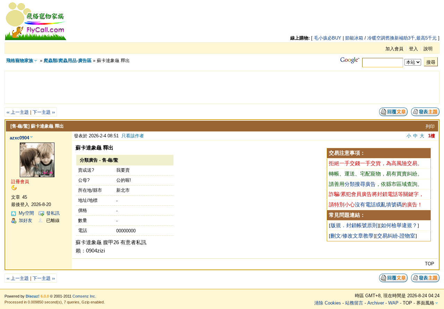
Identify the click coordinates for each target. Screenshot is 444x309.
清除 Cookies (327, 303)
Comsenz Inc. (84, 296)
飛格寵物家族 (19, 60)
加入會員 (394, 48)
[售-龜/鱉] (19, 126)
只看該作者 (132, 135)
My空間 (26, 213)
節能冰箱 (354, 38)
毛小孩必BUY (327, 38)
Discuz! (33, 296)
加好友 (25, 220)
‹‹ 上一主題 (18, 112)
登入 (413, 48)
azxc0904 (19, 137)
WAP (393, 303)
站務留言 (354, 303)
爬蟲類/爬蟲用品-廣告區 (68, 60)
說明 (428, 48)
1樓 (431, 135)
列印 (430, 126)
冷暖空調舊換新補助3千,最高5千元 (402, 38)
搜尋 (430, 62)
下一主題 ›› (44, 112)
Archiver (375, 303)
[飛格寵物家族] (36, 39)
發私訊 (53, 213)
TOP (429, 263)
